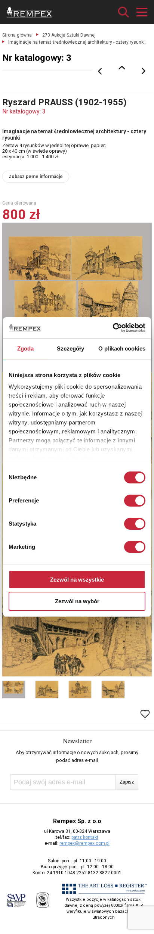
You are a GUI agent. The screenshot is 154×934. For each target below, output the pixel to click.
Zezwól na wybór (77, 601)
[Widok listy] (122, 67)
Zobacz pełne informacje (36, 176)
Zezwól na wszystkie (77, 579)
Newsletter (77, 740)
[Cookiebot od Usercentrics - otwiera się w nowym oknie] (112, 328)
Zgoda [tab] (25, 348)
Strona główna (17, 35)
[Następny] (144, 71)
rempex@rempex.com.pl (84, 843)
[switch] (134, 501)
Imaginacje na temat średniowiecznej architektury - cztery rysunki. (77, 42)
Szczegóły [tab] (70, 348)
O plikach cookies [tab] (121, 348)
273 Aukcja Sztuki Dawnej (69, 35)
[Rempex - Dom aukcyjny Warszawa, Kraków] (29, 12)
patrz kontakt (84, 837)
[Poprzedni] (100, 71)
